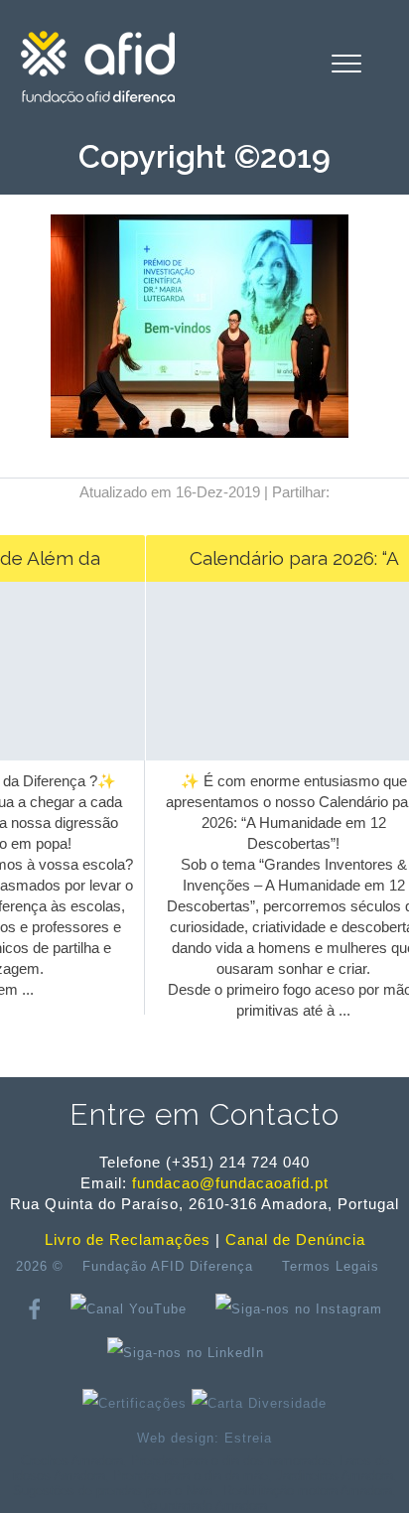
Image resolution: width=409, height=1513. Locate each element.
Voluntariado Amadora (204, 1505)
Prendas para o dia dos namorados (231, 1460)
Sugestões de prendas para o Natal (114, 1490)
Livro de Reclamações (127, 1239)
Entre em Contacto (204, 1114)
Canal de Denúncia (295, 1239)
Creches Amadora (72, 1460)
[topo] (300, 1352)
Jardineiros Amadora (334, 1475)
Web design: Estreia (204, 1438)
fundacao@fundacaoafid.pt (230, 1182)
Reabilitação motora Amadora (307, 1490)
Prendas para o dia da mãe (190, 1475)
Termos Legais (330, 1266)
